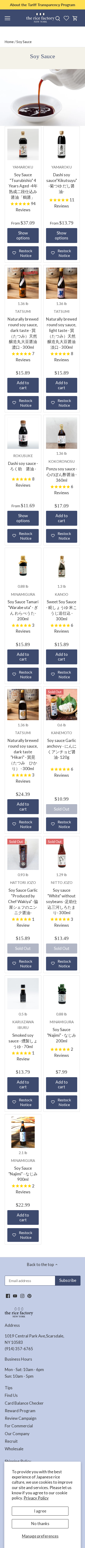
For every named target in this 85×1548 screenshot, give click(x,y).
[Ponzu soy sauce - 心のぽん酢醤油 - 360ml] (61, 433)
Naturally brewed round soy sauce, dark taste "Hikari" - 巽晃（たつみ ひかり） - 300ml (23, 751)
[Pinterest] (29, 1295)
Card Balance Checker (24, 1403)
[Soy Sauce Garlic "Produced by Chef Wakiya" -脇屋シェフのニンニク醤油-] (23, 854)
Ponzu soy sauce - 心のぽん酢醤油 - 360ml (61, 471)
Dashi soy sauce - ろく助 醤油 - (23, 463)
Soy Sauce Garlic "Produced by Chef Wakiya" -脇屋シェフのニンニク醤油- (23, 897)
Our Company (17, 1433)
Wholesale (14, 1448)
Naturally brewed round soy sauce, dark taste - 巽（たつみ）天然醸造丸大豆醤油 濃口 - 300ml (23, 329)
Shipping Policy (18, 1461)
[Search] (57, 18)
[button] (23, 253)
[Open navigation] (7, 18)
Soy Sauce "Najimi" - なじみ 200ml (61, 1031)
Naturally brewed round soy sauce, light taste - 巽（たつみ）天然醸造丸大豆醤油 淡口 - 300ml (61, 329)
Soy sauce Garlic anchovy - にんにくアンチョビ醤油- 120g (61, 745)
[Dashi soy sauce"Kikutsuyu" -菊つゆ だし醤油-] (61, 144)
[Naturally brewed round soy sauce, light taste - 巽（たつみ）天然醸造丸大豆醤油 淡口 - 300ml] (61, 283)
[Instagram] (22, 1295)
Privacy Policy (36, 1497)
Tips (9, 1387)
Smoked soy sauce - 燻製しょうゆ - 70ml (23, 1034)
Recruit (11, 1441)
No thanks (40, 1523)
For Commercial (19, 1425)
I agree (40, 1510)
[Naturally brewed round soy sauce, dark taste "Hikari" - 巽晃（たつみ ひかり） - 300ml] (23, 704)
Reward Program (20, 1410)
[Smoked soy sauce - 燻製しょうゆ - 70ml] (23, 994)
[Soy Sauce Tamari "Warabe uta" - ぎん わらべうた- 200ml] (23, 566)
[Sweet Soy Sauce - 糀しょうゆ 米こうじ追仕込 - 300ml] (61, 566)
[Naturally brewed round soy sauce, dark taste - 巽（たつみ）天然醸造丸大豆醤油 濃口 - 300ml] (23, 283)
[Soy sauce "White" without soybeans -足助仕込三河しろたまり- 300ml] (61, 854)
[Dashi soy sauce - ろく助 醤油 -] (23, 433)
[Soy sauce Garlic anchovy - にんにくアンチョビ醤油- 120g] (61, 704)
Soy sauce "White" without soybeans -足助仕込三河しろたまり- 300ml (61, 897)
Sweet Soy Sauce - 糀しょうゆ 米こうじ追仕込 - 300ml (61, 606)
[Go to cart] (75, 18)
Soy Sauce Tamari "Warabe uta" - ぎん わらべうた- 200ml (23, 606)
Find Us (11, 1395)
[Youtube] (15, 1295)
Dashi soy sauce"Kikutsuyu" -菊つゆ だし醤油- (61, 179)
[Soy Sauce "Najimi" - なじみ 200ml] (61, 994)
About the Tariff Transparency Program (42, 4)
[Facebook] (8, 1295)
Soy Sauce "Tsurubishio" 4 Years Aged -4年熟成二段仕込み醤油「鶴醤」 (23, 182)
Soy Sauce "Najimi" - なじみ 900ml (23, 1170)
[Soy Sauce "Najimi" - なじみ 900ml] (23, 1132)
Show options (23, 235)
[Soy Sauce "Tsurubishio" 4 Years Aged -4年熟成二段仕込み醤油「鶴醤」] (23, 144)
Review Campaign (20, 1418)
